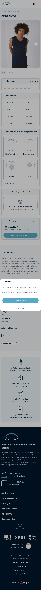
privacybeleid (6, 292)
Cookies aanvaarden (20, 300)
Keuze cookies (20, 308)
